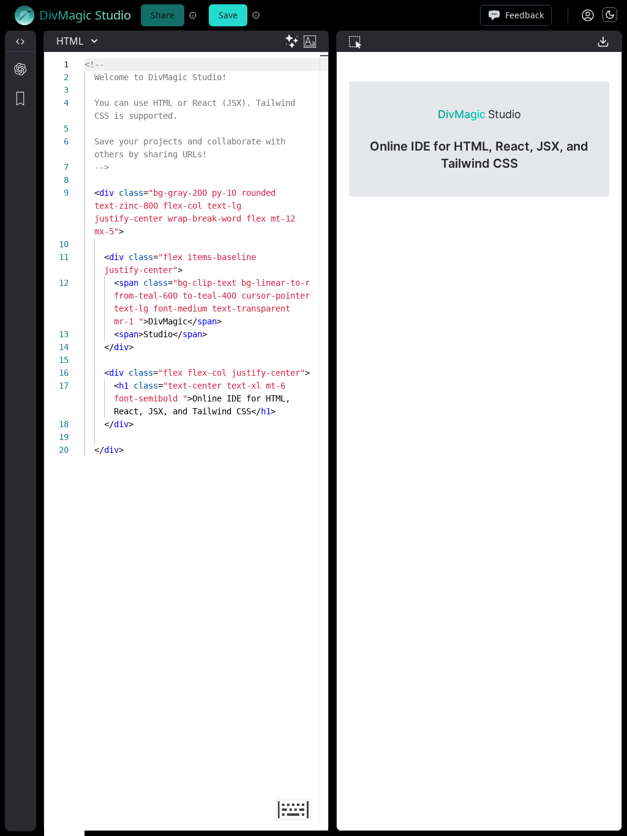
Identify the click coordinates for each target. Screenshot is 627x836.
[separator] (40, 430)
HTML (69, 41)
